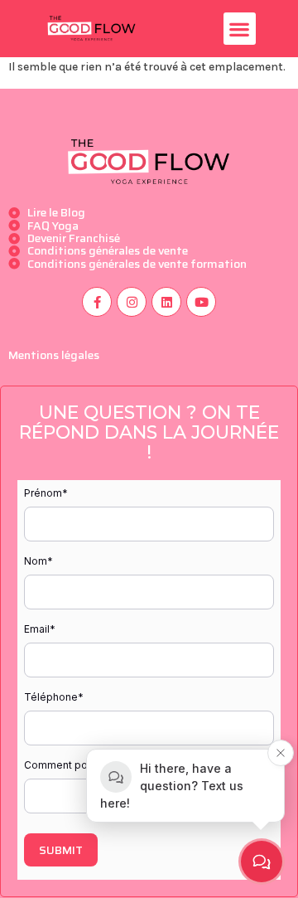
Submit (61, 850)
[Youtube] (201, 302)
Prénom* (46, 493)
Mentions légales (53, 355)
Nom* (38, 561)
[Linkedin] (166, 302)
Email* (39, 629)
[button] (239, 28)
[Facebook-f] (97, 302)
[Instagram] (132, 302)
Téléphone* (54, 697)
